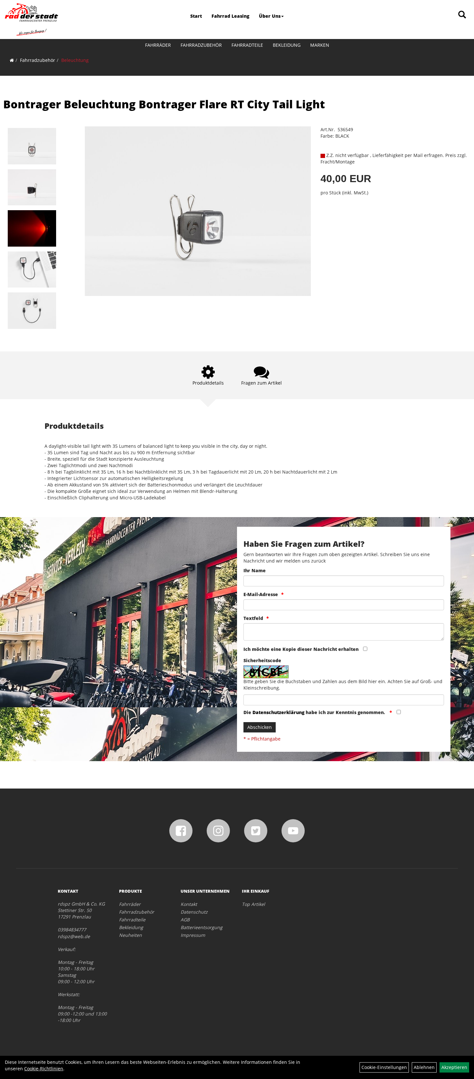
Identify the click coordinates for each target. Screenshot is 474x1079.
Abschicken (259, 727)
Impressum (193, 935)
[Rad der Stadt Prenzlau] (31, 19)
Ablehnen (424, 1067)
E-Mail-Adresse (260, 594)
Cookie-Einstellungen (384, 1067)
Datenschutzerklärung (278, 712)
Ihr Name (254, 570)
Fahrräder (158, 45)
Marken (319, 45)
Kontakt (189, 904)
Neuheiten (130, 935)
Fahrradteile (247, 45)
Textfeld (253, 618)
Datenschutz (194, 912)
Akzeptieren (454, 1067)
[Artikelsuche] (462, 15)
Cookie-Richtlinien (43, 1068)
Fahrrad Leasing (230, 16)
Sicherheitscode (262, 660)
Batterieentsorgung (201, 927)
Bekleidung (287, 45)
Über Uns (270, 16)
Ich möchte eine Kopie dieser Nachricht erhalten (301, 649)
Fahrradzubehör (201, 45)
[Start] (12, 60)
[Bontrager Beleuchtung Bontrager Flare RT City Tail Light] (32, 146)
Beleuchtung (75, 60)
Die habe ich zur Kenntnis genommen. (314, 712)
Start (196, 16)
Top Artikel (253, 904)
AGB (185, 920)
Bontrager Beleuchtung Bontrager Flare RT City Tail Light (164, 104)
